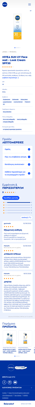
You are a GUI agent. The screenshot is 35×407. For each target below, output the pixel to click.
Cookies (4, 393)
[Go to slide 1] (14, 47)
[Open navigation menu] (29, 4)
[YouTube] (15, 382)
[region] (17, 27)
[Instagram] (10, 382)
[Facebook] (4, 382)
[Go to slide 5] (19, 47)
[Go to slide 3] (17, 47)
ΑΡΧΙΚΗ (4, 52)
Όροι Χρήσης (17, 395)
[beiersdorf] (9, 404)
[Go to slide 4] (18, 47)
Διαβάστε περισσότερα (9, 78)
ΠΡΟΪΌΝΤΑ (12, 52)
